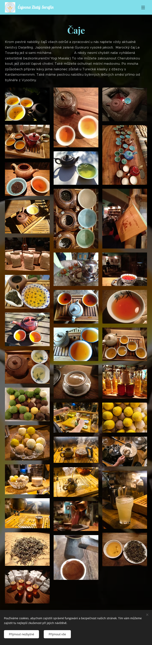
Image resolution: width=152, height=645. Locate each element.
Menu (143, 7)
